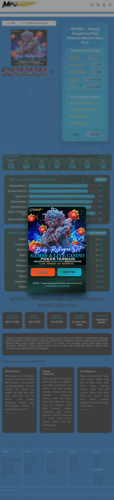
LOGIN (43, 272)
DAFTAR (69, 272)
